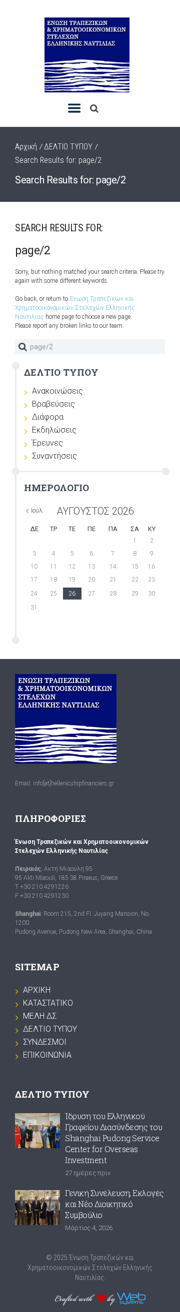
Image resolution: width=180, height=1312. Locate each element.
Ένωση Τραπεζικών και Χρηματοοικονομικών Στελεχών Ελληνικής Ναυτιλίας (75, 307)
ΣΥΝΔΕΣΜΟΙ (44, 1042)
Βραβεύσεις (53, 404)
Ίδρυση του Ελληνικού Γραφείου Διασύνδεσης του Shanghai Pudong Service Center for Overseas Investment (113, 1138)
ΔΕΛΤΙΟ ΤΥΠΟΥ (68, 146)
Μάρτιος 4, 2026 (88, 1228)
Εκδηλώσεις (54, 430)
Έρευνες (47, 443)
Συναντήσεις (54, 456)
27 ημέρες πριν (87, 1173)
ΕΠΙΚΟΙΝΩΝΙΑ (47, 1055)
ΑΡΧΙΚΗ (36, 990)
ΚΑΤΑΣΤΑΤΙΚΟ (48, 1003)
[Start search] (22, 346)
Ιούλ (36, 510)
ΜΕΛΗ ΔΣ (39, 1016)
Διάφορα (48, 417)
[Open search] (94, 108)
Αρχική (26, 146)
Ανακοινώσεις (57, 391)
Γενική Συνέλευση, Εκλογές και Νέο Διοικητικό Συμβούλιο (114, 1204)
